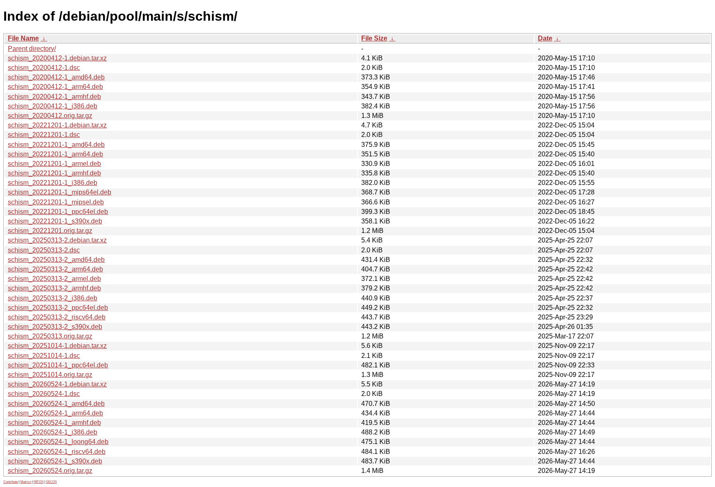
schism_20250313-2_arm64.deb (55, 269)
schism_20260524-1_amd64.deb (56, 403)
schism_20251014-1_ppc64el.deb (58, 365)
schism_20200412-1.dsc (44, 67)
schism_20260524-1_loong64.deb (58, 441)
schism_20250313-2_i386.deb (52, 298)
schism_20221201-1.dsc (44, 134)
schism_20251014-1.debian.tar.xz (57, 345)
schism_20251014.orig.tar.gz (50, 374)
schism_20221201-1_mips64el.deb (59, 192)
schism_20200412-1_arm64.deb (55, 86)
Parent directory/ (32, 48)
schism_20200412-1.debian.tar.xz (57, 58)
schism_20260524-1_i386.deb (52, 432)
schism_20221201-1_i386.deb (52, 182)
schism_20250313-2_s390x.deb (55, 326)
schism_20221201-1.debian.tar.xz (57, 125)
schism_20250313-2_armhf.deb (54, 288)
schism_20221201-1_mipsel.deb (56, 202)
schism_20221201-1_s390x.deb (55, 221)
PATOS (38, 482)
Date (545, 38)
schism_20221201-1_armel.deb (54, 163)
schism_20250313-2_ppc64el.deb (58, 307)
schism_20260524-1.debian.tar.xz (57, 384)
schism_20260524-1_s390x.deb (55, 461)
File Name (23, 38)
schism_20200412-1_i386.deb (52, 106)
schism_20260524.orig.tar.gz (50, 470)
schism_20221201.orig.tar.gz (50, 230)
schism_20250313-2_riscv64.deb (57, 317)
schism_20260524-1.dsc (44, 393)
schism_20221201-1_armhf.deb (54, 173)
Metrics (25, 482)
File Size (374, 38)
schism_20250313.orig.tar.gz (50, 336)
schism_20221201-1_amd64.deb (56, 144)
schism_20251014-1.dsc (44, 355)
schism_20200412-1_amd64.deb (56, 77)
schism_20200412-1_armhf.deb (54, 96)
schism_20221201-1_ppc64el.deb (58, 211)
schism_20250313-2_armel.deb (54, 278)
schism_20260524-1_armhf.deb (54, 422)
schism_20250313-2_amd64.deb (56, 259)
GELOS (51, 482)
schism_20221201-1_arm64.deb (55, 154)
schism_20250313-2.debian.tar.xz (57, 240)
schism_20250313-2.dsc (44, 250)
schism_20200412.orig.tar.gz (50, 115)
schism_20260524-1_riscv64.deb (57, 451)
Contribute (10, 482)
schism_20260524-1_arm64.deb (55, 413)
